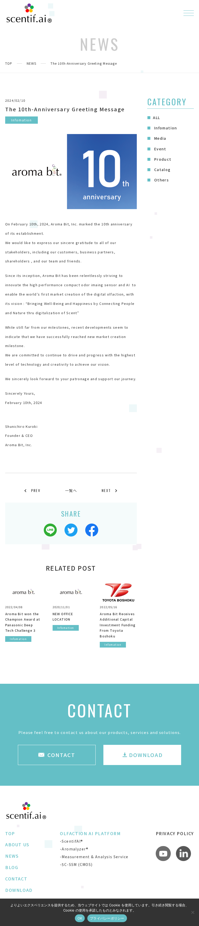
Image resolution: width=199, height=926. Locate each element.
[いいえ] (192, 912)
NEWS (32, 63)
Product (162, 159)
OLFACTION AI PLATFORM (90, 833)
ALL (156, 117)
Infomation (165, 127)
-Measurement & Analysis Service (94, 856)
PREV (35, 490)
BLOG (11, 867)
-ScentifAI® (71, 841)
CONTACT (16, 879)
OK (79, 918)
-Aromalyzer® (74, 848)
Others (161, 179)
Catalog (161, 169)
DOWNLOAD (19, 890)
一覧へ (71, 490)
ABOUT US (17, 844)
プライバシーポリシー (107, 918)
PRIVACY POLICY (175, 833)
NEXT (106, 490)
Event (159, 148)
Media (159, 138)
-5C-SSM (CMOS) (76, 864)
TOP (8, 63)
